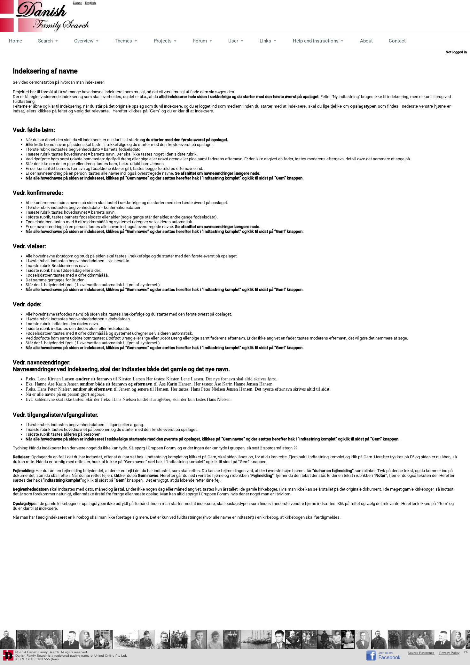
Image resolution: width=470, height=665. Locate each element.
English (90, 2)
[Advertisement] (353, 14)
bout (366, 41)
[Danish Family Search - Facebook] (383, 659)
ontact (397, 41)
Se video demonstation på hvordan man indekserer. (59, 82)
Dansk (77, 2)
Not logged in (456, 52)
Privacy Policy (449, 652)
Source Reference (421, 652)
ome (15, 41)
